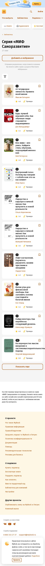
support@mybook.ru (27, 535)
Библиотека (22, 18)
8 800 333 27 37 (10, 535)
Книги (9, 26)
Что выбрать (7, 18)
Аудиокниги (24, 26)
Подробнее (36, 556)
